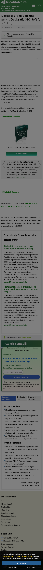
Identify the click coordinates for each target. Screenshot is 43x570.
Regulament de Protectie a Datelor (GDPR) (17, 556)
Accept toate (21, 563)
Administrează (12, 567)
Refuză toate (31, 567)
